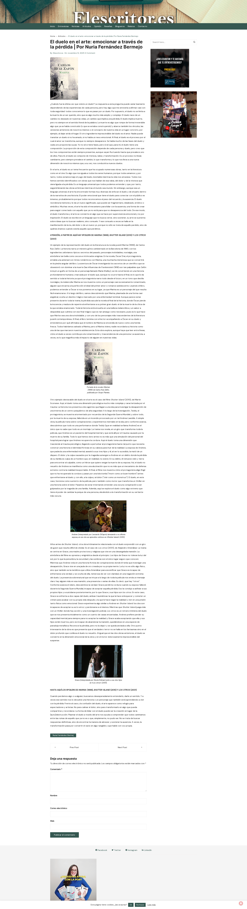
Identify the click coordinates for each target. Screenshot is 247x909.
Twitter (117, 850)
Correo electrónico (58, 808)
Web (52, 821)
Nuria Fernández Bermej (63, 735)
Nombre (53, 795)
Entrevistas (63, 26)
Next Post (122, 747)
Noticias (75, 26)
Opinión (97, 26)
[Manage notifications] (241, 903)
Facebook (102, 850)
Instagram (132, 850)
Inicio (52, 26)
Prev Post (74, 747)
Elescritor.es (58, 53)
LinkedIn (148, 850)
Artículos (86, 26)
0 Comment (90, 53)
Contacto (142, 26)
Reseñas (108, 26)
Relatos (131, 26)
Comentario (56, 769)
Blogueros (120, 26)
